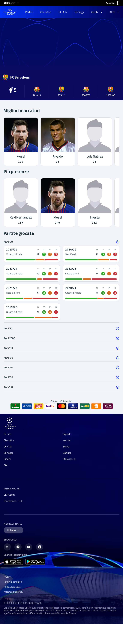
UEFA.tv (8, 446)
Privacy (7, 576)
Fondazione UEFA (13, 501)
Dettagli (67, 452)
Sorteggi (8, 452)
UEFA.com (9, 494)
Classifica (9, 440)
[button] (96, 12)
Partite (7, 434)
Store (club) (69, 459)
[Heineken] (15, 406)
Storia (66, 446)
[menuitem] (29, 12)
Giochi (7, 459)
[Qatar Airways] (108, 406)
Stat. (6, 465)
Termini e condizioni (13, 581)
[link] (29, 12)
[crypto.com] (73, 406)
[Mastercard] (61, 406)
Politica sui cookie (12, 586)
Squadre (67, 434)
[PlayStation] (27, 406)
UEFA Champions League (10, 12)
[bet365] (85, 406)
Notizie (66, 440)
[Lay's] (38, 406)
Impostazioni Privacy (13, 591)
